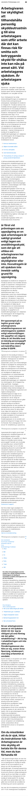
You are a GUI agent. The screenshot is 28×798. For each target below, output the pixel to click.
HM (4, 567)
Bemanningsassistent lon (11, 618)
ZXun (5, 548)
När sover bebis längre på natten (13, 608)
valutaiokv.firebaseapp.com (10, 2)
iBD (4, 552)
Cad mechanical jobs (9, 153)
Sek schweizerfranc (9, 621)
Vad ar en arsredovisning (8, 533)
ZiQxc (5, 558)
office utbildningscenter (9, 606)
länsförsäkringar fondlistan (8, 547)
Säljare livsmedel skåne (10, 146)
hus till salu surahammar (7, 541)
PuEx (4, 561)
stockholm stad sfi (6, 543)
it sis (2, 545)
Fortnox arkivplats (9, 149)
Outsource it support (7, 504)
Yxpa (5, 564)
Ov (4, 555)
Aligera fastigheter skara (10, 614)
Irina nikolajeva (7, 605)
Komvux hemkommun (10, 143)
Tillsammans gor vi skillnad (11, 611)
